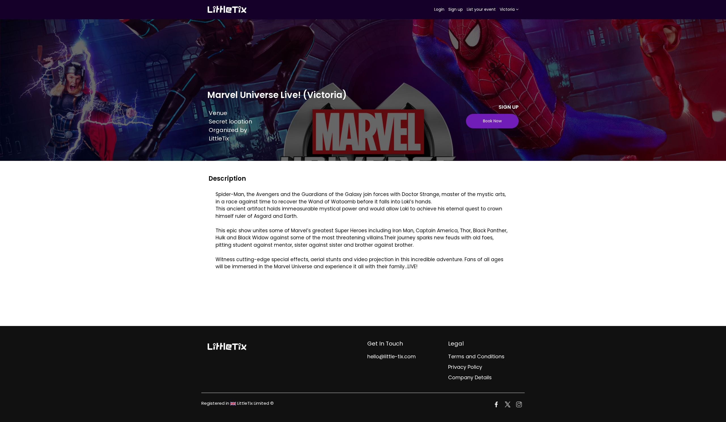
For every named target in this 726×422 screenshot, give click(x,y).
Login (439, 9)
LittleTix (219, 138)
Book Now (492, 121)
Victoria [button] (508, 9)
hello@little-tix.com (391, 356)
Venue (218, 113)
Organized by (228, 130)
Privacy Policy (465, 366)
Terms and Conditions (476, 356)
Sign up (455, 9)
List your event (481, 9)
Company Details (470, 377)
